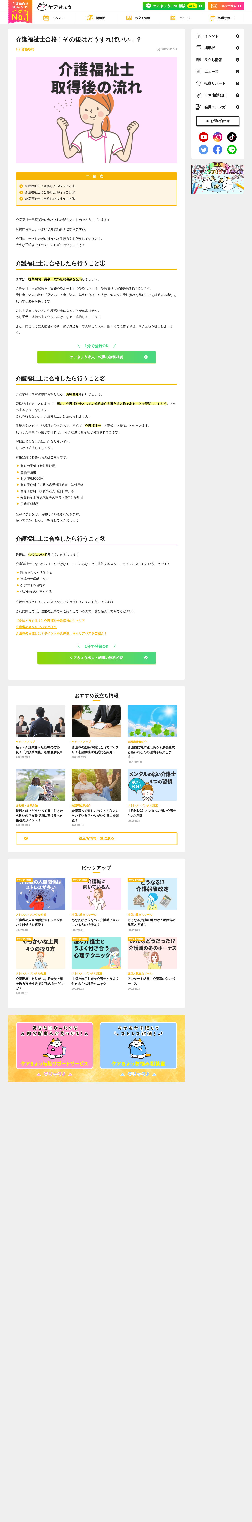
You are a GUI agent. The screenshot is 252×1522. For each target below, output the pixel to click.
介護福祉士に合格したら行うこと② (50, 192)
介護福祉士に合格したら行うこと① (50, 186)
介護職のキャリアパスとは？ (36, 627)
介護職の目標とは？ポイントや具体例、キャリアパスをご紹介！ (61, 633)
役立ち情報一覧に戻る (96, 838)
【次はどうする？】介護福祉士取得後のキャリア (50, 620)
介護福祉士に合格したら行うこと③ (50, 198)
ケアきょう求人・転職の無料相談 (96, 357)
